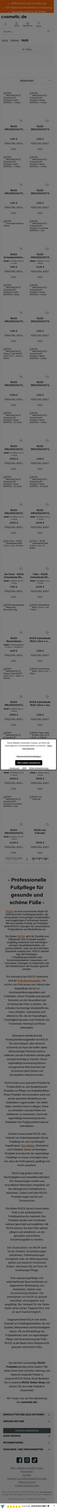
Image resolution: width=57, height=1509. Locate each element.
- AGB (24, 768)
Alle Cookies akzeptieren (28, 763)
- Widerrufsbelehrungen (38, 768)
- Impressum (14, 768)
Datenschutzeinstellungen (29, 756)
